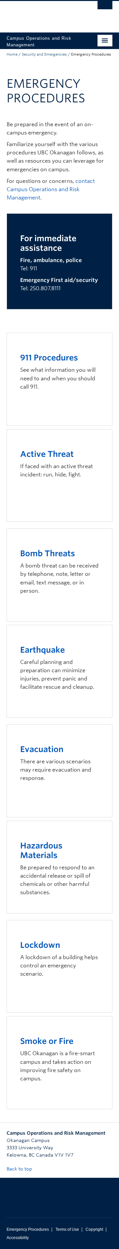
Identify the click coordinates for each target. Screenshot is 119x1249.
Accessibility (18, 1237)
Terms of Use (67, 1229)
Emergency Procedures (28, 1229)
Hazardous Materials (41, 850)
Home (12, 54)
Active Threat (47, 454)
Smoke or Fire (46, 1041)
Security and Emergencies (44, 54)
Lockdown (40, 945)
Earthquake (42, 650)
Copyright (94, 1229)
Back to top (20, 1168)
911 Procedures (49, 357)
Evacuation (41, 749)
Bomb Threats (47, 553)
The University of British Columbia (44, 13)
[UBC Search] (105, 8)
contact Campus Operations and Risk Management (51, 189)
